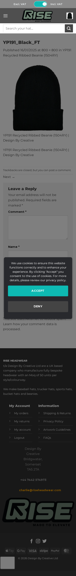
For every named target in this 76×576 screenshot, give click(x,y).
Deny (38, 306)
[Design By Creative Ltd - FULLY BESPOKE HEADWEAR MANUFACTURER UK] (37, 15)
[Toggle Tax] (40, 4)
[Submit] (69, 28)
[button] (5, 16)
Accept (38, 291)
